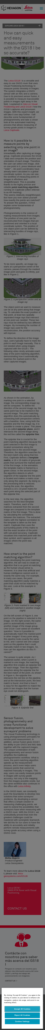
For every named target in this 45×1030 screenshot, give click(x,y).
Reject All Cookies (22, 1015)
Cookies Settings (22, 1021)
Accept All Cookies (22, 1009)
